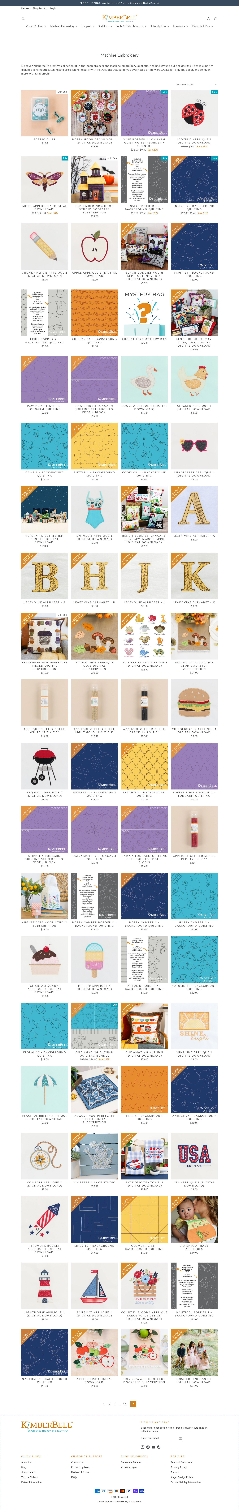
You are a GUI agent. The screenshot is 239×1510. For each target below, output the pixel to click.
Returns (175, 1472)
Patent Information (31, 1482)
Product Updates (80, 1467)
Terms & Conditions (181, 1462)
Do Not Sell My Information (186, 1482)
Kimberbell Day (201, 26)
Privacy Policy (179, 1467)
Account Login (129, 1467)
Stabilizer (104, 26)
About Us (26, 1462)
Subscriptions (158, 26)
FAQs (74, 1477)
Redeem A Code (80, 1472)
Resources (179, 26)
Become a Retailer (131, 1462)
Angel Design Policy (182, 1477)
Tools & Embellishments (130, 26)
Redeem (25, 8)
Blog (23, 1467)
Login (53, 8)
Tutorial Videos (29, 1477)
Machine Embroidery (62, 26)
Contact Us (77, 1462)
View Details (44, 132)
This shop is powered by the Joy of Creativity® (119, 1502)
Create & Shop (35, 26)
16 (125, 1403)
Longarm (86, 26)
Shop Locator (40, 8)
